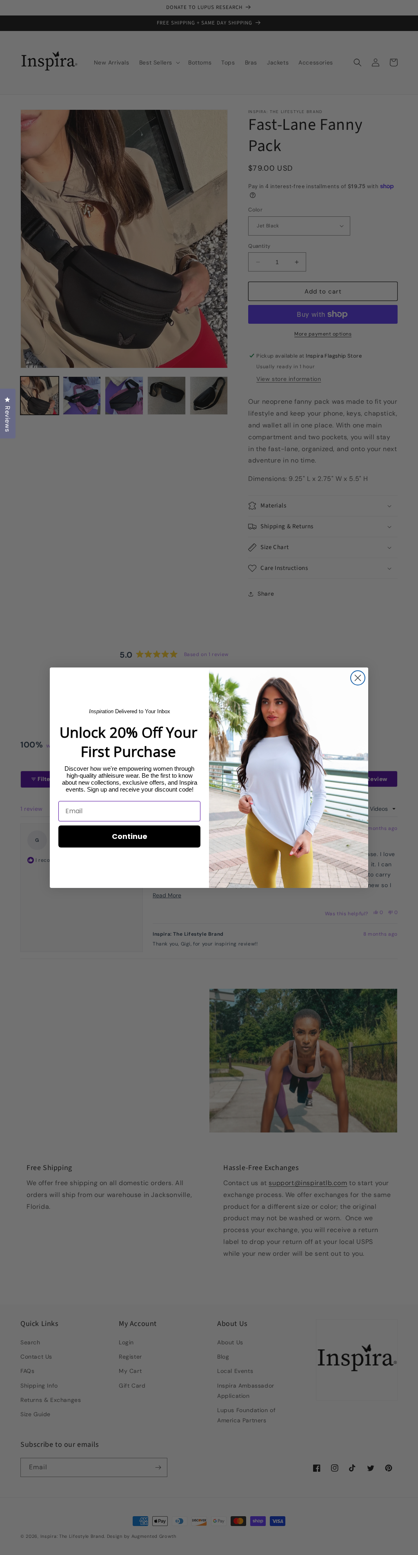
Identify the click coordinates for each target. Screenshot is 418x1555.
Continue (129, 836)
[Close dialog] (358, 678)
